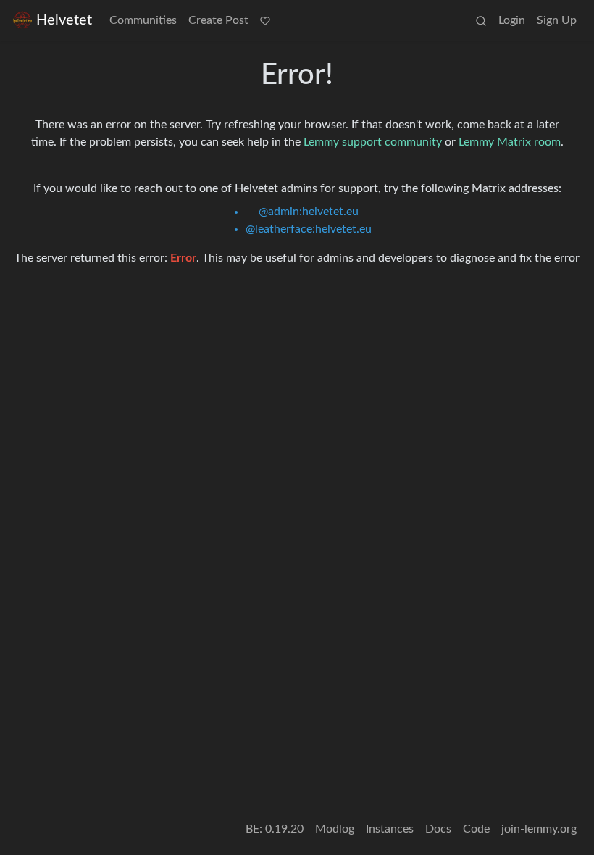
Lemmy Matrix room (510, 142)
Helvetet (64, 20)
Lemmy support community (373, 142)
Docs (438, 829)
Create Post (218, 20)
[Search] (481, 20)
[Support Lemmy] (265, 20)
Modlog (334, 829)
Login (511, 20)
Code (476, 829)
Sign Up (557, 20)
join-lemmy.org (539, 829)
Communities (143, 20)
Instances (390, 829)
